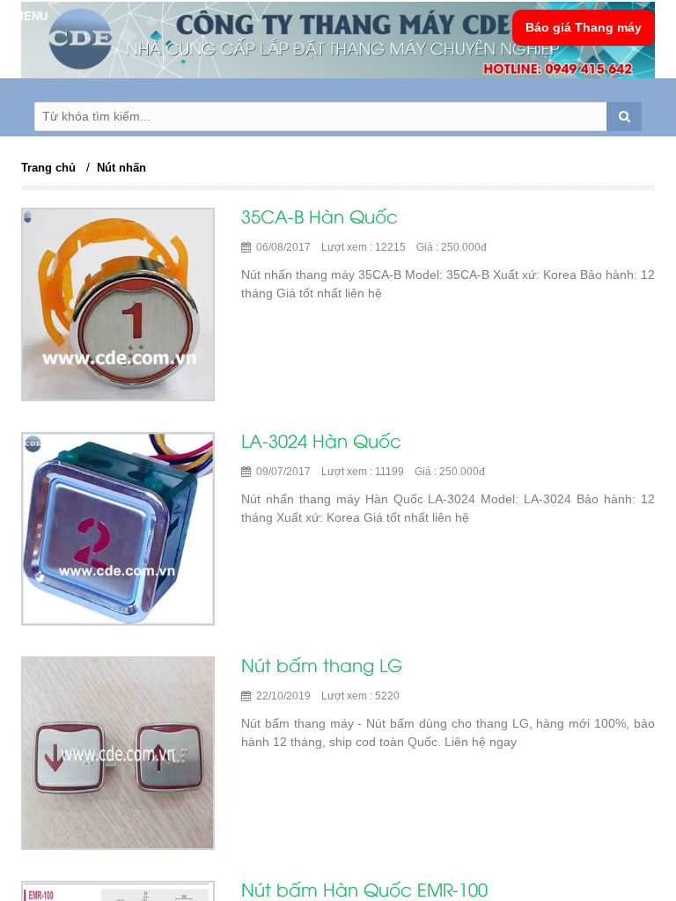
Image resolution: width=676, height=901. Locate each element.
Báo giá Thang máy (583, 27)
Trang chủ (48, 167)
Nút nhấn (121, 167)
